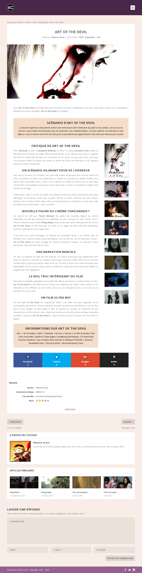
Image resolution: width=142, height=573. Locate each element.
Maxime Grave (57, 37)
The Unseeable (80, 492)
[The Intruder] (118, 482)
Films (28, 22)
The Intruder (110, 492)
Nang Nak (46, 492)
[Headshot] (24, 482)
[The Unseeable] (86, 482)
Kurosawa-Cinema (15, 22)
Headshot (15, 492)
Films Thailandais (40, 22)
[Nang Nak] (55, 482)
